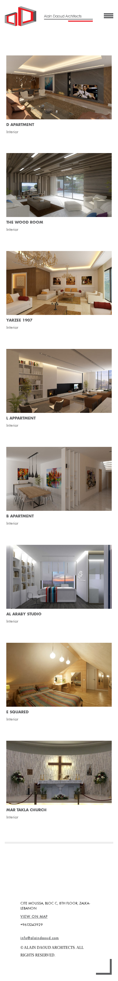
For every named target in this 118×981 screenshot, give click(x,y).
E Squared (17, 712)
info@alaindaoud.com (39, 937)
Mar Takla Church (26, 810)
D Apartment (20, 125)
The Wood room (24, 222)
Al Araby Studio (24, 614)
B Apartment (20, 516)
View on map (34, 916)
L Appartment (21, 418)
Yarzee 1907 (19, 320)
